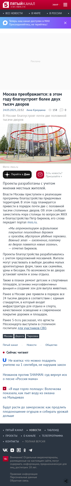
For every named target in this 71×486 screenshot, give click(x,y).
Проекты (11, 435)
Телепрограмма (52, 435)
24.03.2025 (9, 110)
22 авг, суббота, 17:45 (18, 7)
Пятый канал (14, 430)
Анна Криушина (36, 110)
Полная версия (35, 441)
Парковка (32, 336)
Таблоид (53, 430)
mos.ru (32, 222)
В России (55, 13)
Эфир (55, 4)
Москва (8, 336)
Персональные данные (23, 477)
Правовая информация (23, 474)
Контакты (12, 441)
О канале (29, 435)
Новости (35, 430)
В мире (36, 13)
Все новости (14, 13)
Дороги (19, 336)
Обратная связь (19, 480)
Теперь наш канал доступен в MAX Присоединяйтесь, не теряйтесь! (29, 22)
